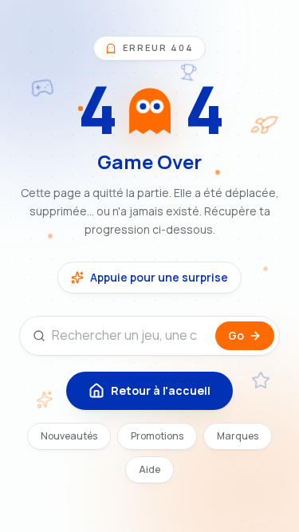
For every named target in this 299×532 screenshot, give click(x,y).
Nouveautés (69, 436)
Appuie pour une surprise (159, 277)
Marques (237, 436)
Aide (149, 469)
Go (236, 335)
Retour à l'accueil (160, 390)
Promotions (157, 436)
